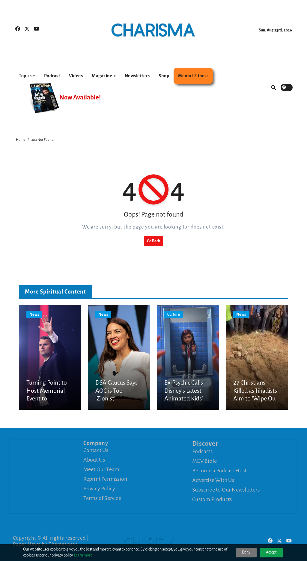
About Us (94, 460)
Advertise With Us (213, 480)
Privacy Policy (99, 489)
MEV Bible (204, 461)
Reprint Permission (105, 479)
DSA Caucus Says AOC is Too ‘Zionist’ (116, 390)
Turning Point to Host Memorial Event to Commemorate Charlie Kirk (46, 398)
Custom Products (212, 499)
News (34, 314)
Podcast (52, 75)
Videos (76, 75)
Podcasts (202, 451)
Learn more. (83, 555)
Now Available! (80, 97)
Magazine (102, 75)
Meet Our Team (101, 469)
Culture (173, 314)
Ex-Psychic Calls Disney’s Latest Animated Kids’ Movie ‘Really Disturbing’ (183, 398)
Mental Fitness (193, 75)
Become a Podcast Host (219, 471)
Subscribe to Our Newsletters (226, 490)
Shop (164, 75)
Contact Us (96, 450)
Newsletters (137, 75)
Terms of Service (102, 498)
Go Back (153, 241)
